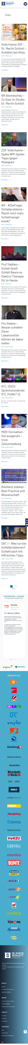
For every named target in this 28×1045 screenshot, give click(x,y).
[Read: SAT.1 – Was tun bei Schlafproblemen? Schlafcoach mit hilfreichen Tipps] (14, 532)
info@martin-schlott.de (8, 1006)
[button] (25, 4)
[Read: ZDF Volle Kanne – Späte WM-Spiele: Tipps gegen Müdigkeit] (14, 139)
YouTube (4, 1015)
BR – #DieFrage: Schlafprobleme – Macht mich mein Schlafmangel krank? (12, 213)
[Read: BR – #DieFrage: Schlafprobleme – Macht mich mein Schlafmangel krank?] (14, 194)
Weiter (14, 588)
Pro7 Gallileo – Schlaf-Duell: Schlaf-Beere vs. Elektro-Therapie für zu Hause (12, 272)
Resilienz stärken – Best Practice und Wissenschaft (13, 491)
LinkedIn (4, 1018)
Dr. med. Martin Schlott (8, 989)
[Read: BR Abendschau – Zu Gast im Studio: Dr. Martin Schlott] (14, 84)
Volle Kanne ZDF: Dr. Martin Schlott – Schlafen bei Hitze (13, 48)
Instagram (4, 1021)
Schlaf (3, 986)
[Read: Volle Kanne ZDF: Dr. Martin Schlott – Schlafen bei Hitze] (14, 32)
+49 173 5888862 (6, 1004)
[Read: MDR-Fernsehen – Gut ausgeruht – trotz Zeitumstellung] (14, 421)
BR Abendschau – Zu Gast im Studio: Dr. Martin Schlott (13, 99)
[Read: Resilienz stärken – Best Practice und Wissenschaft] (14, 476)
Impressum (5, 1033)
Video (2, 56)
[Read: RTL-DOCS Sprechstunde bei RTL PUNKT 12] (14, 375)
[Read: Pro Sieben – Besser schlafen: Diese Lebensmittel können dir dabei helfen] (14, 312)
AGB (3, 1030)
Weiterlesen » (5, 70)
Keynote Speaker (6, 992)
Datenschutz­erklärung (8, 1035)
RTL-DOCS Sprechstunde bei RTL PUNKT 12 (13, 390)
